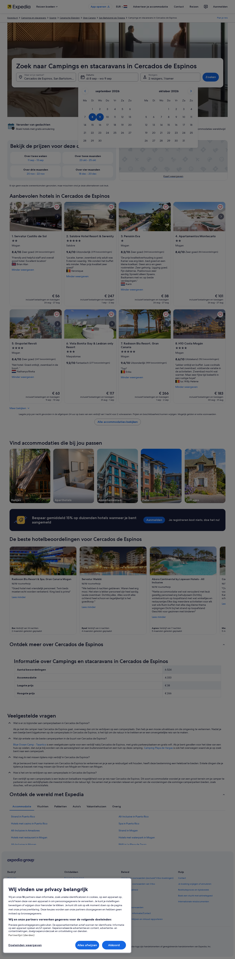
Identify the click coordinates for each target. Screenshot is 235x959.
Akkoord (114, 945)
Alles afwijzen (87, 945)
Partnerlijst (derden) (21, 935)
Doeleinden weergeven (25, 945)
